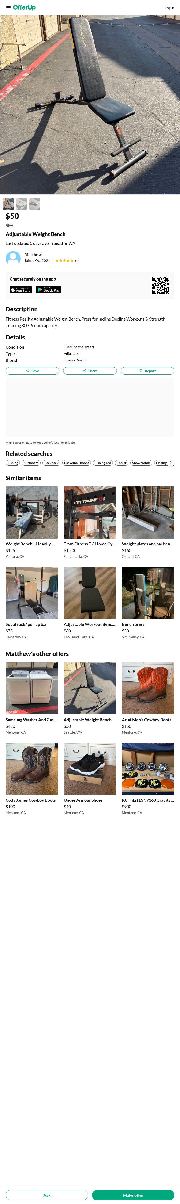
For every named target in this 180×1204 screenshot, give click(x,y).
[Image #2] (21, 204)
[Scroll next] (170, 463)
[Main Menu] (8, 8)
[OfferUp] (24, 8)
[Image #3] (34, 204)
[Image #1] (8, 204)
